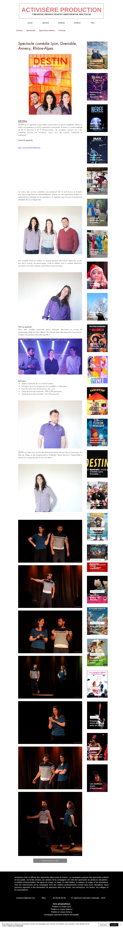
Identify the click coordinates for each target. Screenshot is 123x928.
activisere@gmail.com (25, 898)
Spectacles (30, 30)
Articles (19, 30)
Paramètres (103, 925)
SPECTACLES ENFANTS (98, 529)
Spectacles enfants (47, 30)
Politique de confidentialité (15, 926)
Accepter (114, 925)
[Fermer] (121, 924)
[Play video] (50, 165)
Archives (62, 30)
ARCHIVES (94, 717)
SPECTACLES (95, 688)
